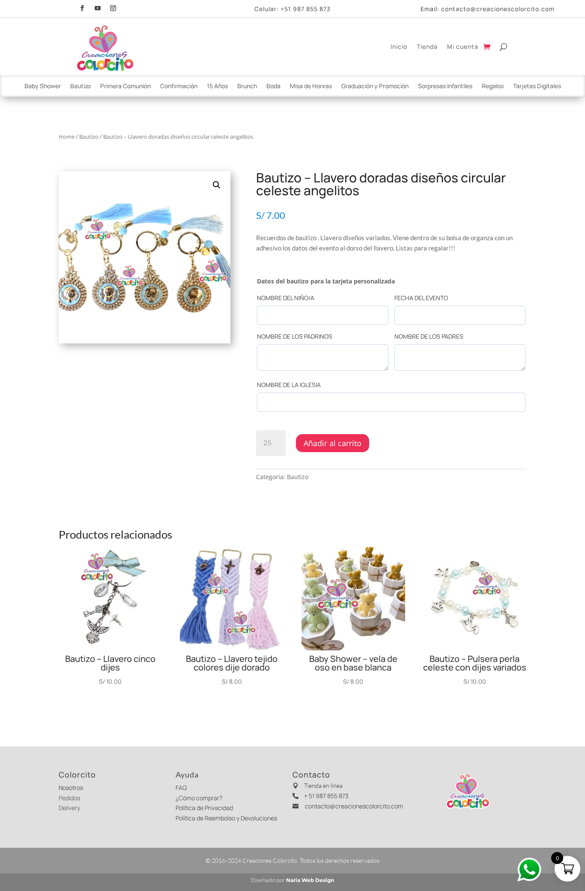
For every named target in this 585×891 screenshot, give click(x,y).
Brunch (247, 86)
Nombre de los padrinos (294, 336)
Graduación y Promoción (375, 86)
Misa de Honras (311, 86)
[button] (216, 185)
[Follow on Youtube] (98, 7)
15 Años (217, 86)
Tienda (427, 46)
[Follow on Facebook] (82, 7)
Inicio (399, 46)
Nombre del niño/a (285, 298)
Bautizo (80, 86)
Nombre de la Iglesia (289, 385)
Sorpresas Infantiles (445, 86)
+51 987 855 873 (306, 9)
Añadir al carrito (332, 443)
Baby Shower (42, 86)
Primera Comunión (125, 86)
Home (67, 136)
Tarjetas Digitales (537, 86)
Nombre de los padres (428, 336)
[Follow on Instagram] (113, 7)
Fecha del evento (421, 298)
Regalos (493, 86)
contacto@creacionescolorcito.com (498, 9)
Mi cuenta (462, 46)
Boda (273, 86)
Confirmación (178, 86)
